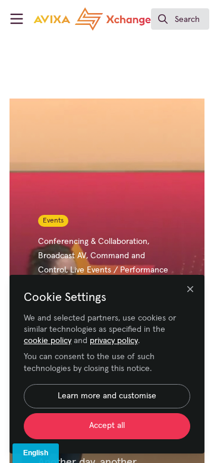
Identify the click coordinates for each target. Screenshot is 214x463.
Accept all (107, 425)
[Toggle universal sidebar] (16, 19)
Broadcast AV (62, 256)
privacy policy (114, 341)
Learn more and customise (107, 396)
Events (53, 220)
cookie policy (47, 341)
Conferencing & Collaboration (92, 241)
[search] (180, 19)
